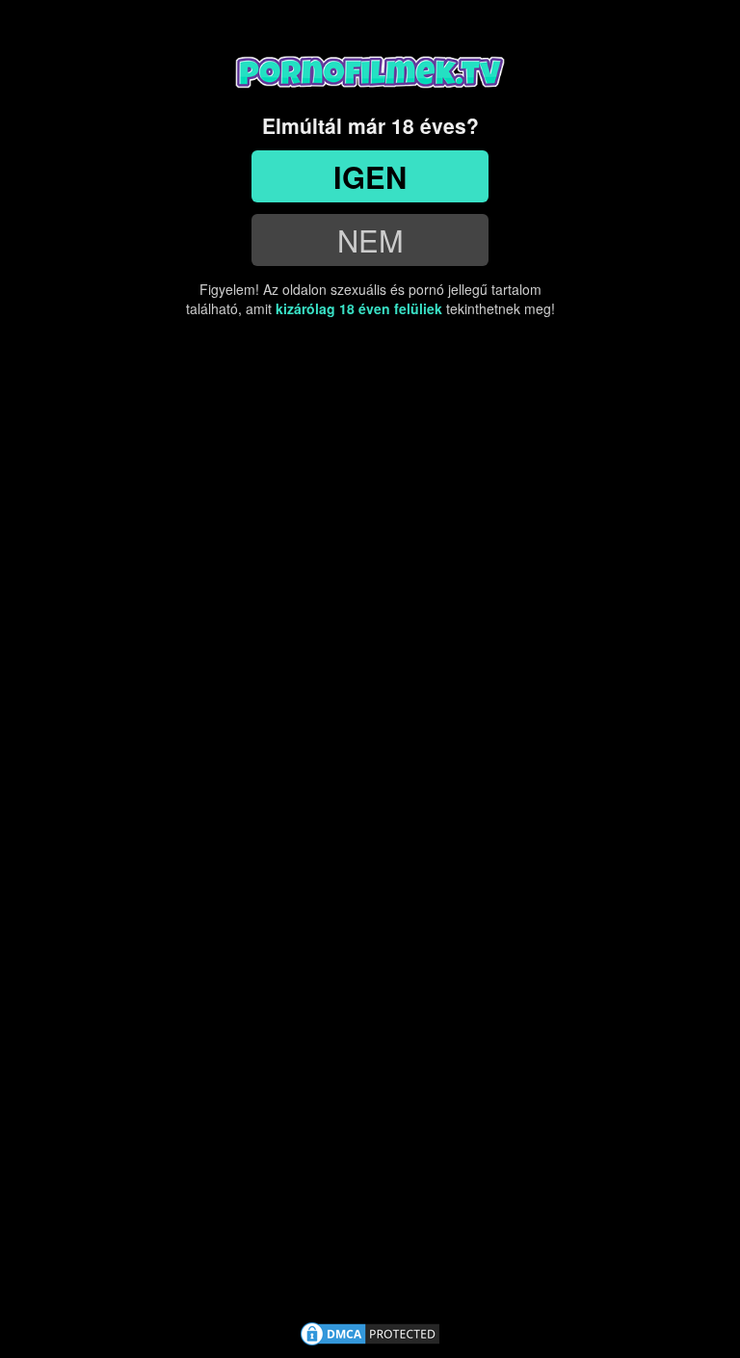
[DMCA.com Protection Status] (370, 1331)
